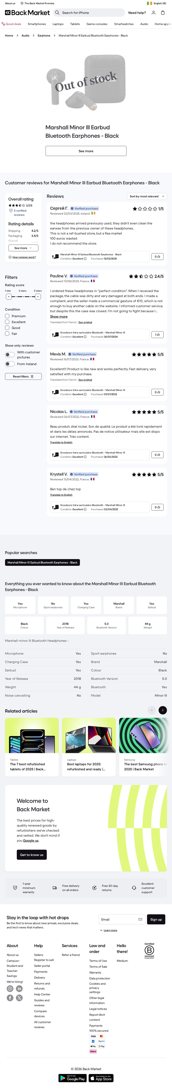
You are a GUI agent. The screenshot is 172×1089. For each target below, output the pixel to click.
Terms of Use (98, 961)
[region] (86, 748)
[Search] (57, 12)
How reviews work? (24, 257)
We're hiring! (15, 982)
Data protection (99, 978)
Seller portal (42, 966)
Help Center (42, 994)
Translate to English (61, 442)
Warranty (95, 972)
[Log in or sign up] (153, 12)
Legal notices (98, 1009)
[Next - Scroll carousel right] (163, 710)
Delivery (39, 977)
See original (85, 322)
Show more (59, 316)
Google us (31, 840)
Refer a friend (71, 955)
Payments (40, 972)
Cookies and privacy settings (97, 988)
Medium (122, 961)
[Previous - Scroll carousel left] (152, 710)
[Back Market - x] (19, 998)
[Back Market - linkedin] (19, 988)
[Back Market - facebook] (10, 998)
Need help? (137, 12)
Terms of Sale (98, 966)
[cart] (163, 12)
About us (13, 955)
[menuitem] (37, 24)
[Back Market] (27, 12)
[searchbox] (92, 12)
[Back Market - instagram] (10, 988)
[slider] (9, 297)
